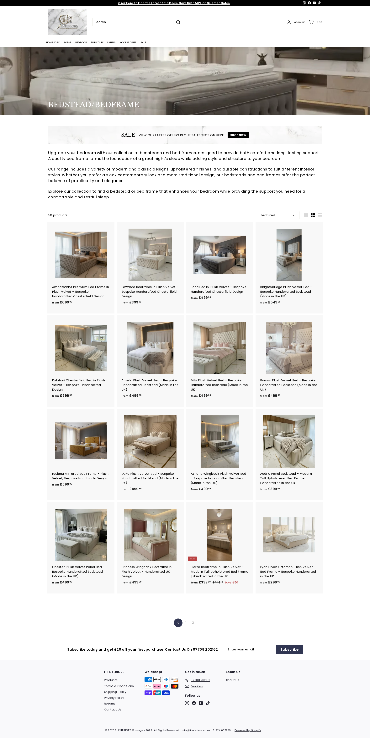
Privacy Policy (114, 698)
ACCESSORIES (127, 42)
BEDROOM (81, 42)
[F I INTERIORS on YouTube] (201, 703)
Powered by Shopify (248, 730)
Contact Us (112, 709)
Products (111, 680)
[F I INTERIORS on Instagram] (187, 703)
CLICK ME (207, 3)
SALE (143, 42)
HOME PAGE (53, 42)
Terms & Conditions (119, 686)
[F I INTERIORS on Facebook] (194, 703)
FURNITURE (97, 42)
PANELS (111, 42)
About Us (232, 680)
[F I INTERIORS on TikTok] (208, 703)
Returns (110, 703)
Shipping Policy (115, 692)
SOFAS (67, 42)
